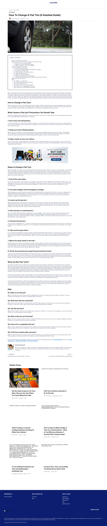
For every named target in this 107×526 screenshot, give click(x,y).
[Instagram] (102, 512)
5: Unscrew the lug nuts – (21, 73)
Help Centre (65, 500)
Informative (12, 12)
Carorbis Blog (16, 10)
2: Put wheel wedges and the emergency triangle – (28, 69)
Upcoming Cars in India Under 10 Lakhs (18, 355)
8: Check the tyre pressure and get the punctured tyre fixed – (31, 77)
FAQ (63, 502)
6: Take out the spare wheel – (22, 74)
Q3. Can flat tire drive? (20, 83)
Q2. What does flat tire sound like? (23, 82)
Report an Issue (66, 503)
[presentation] (24, 378)
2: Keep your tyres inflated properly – (24, 64)
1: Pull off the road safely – (21, 68)
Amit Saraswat (16, 18)
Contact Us (65, 496)
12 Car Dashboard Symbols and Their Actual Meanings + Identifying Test (23, 469)
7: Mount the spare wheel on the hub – (24, 76)
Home (10, 10)
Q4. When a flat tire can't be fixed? (23, 85)
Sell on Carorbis (8, 496)
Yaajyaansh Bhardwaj (17, 473)
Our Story (34, 496)
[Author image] (10, 19)
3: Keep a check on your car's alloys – (24, 65)
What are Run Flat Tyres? (18, 78)
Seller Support (65, 498)
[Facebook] (92, 512)
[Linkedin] (98, 512)
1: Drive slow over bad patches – (23, 63)
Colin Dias (15, 398)
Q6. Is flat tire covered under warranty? (24, 87)
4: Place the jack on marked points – (24, 72)
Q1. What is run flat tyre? (20, 81)
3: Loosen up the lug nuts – (21, 70)
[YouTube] (95, 512)
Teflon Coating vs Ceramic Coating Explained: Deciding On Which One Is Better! (23, 430)
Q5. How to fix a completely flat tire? (24, 86)
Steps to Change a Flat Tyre (19, 67)
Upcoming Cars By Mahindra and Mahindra (60, 355)
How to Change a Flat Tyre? (19, 60)
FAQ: (13, 79)
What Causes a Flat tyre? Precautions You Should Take (27, 62)
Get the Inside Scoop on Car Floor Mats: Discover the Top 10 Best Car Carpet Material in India (23, 393)
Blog (33, 498)
